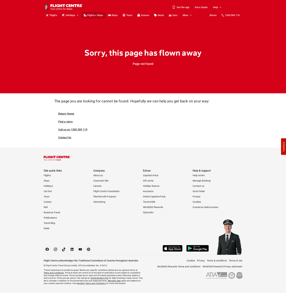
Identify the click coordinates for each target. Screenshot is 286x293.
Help (215, 7)
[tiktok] (63, 249)
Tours (129, 15)
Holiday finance (151, 186)
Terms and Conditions (54, 273)
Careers (97, 186)
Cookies (197, 202)
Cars (174, 15)
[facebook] (47, 249)
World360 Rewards (153, 207)
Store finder (199, 191)
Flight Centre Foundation (106, 191)
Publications (50, 217)
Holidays (70, 15)
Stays (115, 15)
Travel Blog (49, 223)
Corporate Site (101, 180)
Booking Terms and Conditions (91, 283)
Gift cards (148, 180)
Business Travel (52, 212)
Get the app (183, 7)
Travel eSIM (149, 202)
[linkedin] (72, 249)
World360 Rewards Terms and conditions (178, 266)
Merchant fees (114, 281)
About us (98, 175)
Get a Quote (201, 7)
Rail (46, 207)
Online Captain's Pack (154, 196)
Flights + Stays (95, 15)
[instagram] (55, 249)
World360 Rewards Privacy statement (222, 266)
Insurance (148, 191)
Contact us (198, 186)
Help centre (199, 175)
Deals (161, 15)
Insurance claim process (205, 207)
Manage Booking (202, 180)
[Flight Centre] (57, 158)
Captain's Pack (150, 175)
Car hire (48, 191)
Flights (53, 15)
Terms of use (235, 260)
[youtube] (80, 249)
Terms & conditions (217, 260)
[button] (283, 146)
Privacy (196, 196)
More (185, 15)
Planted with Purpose (104, 196)
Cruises (145, 15)
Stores (213, 15)
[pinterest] (88, 249)
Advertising (99, 202)
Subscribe (148, 212)
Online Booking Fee (99, 278)
